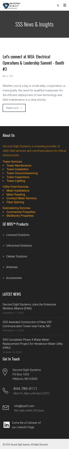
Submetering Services (16, 208)
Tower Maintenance (19, 165)
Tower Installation (18, 169)
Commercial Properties (21, 212)
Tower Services (12, 161)
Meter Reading (16, 194)
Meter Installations (18, 190)
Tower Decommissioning (22, 173)
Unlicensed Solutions (19, 245)
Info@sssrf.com (24, 406)
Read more (12, 108)
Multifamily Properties (20, 216)
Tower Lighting (16, 181)
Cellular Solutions (16, 256)
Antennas (12, 267)
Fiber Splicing (15, 202)
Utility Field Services (15, 186)
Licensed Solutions (18, 235)
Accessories (14, 278)
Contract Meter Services (22, 198)
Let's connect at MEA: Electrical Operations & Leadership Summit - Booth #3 (33, 62)
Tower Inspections (18, 177)
